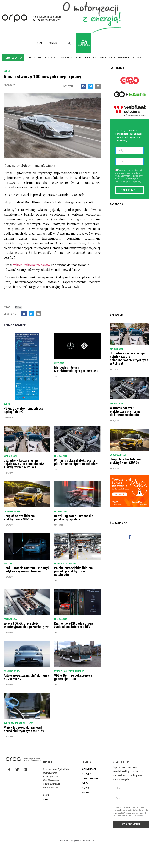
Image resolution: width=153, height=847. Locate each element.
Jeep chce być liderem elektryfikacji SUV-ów (19, 517)
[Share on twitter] (90, 86)
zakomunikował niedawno (31, 265)
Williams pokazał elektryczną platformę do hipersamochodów (76, 462)
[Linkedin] (25, 769)
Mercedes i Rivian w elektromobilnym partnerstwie (76, 369)
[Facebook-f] (130, 537)
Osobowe (8, 511)
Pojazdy (48, 58)
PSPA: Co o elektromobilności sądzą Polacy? (24, 410)
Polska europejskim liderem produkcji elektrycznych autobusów (73, 571)
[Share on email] (98, 86)
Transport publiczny (65, 564)
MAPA (45, 799)
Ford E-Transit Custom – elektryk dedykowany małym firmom (26, 569)
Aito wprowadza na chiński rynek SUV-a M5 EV (26, 677)
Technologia (90, 58)
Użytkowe (59, 363)
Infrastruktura (65, 58)
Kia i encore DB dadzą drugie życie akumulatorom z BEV (73, 625)
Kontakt (53, 43)
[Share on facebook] (83, 86)
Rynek (78, 58)
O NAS (39, 43)
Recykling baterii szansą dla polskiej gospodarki (73, 517)
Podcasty (136, 58)
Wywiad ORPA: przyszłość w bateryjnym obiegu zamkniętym (26, 625)
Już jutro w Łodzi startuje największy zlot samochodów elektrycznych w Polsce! (24, 463)
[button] (13, 57)
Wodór (112, 58)
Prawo (103, 58)
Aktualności (35, 58)
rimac (18, 307)
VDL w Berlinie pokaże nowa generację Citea (73, 677)
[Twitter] (17, 769)
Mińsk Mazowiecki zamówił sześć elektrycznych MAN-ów (24, 729)
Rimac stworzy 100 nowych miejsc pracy (42, 76)
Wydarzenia (123, 58)
